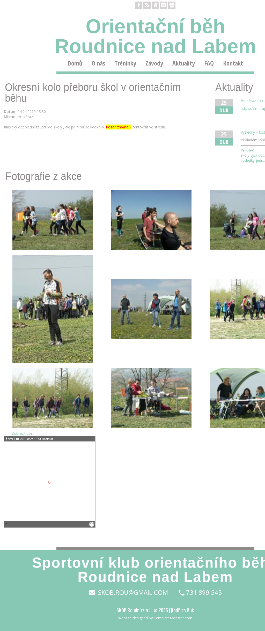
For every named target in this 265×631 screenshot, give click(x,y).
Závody (154, 63)
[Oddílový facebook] (138, 5)
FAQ (209, 63)
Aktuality (183, 63)
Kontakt (233, 63)
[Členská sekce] (171, 5)
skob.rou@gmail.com (132, 592)
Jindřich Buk (182, 610)
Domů (75, 63)
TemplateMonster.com (173, 617)
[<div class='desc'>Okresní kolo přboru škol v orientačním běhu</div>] (52, 219)
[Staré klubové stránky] (155, 5)
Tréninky (125, 63)
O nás (98, 63)
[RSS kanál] (147, 5)
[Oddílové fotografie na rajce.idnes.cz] (163, 5)
